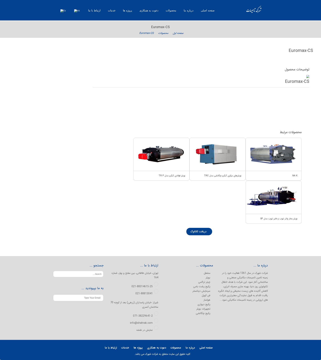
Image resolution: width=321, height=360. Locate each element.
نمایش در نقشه (144, 330)
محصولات (171, 10)
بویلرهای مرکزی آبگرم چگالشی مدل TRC (222, 175)
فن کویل (206, 295)
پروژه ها (127, 10)
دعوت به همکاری (149, 10)
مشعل (207, 273)
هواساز (207, 300)
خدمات (112, 10)
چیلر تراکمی (204, 282)
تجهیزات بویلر (203, 309)
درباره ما (188, 10)
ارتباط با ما (94, 10)
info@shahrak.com (141, 323)
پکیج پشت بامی (201, 286)
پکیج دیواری (203, 304)
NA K (294, 175)
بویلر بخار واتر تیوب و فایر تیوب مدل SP (278, 218)
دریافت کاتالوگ (198, 232)
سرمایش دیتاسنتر (201, 291)
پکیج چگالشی (203, 313)
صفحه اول (178, 33)
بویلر (208, 277)
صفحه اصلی (208, 10)
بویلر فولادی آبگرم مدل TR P (172, 175)
